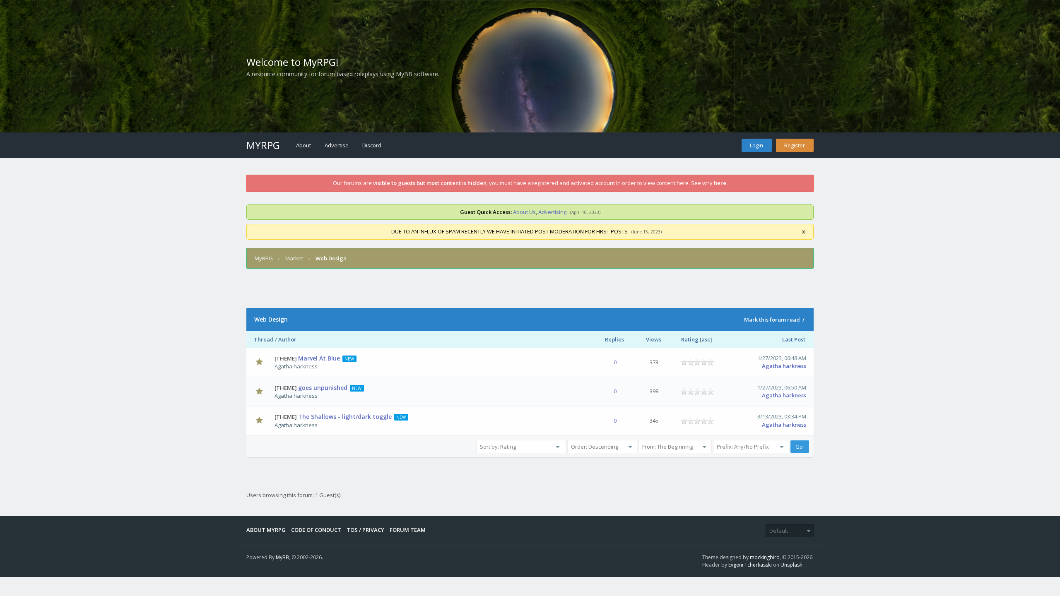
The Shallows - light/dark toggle (345, 417)
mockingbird (765, 557)
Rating (690, 339)
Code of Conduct (316, 530)
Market (294, 258)
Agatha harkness (296, 366)
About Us (524, 212)
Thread (264, 339)
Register (794, 145)
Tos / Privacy (365, 530)
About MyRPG (266, 530)
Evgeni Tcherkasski (750, 564)
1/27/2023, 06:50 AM (781, 387)
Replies (614, 339)
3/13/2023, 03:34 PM (781, 416)
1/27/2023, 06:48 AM (781, 358)
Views (653, 339)
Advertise (337, 145)
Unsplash (791, 564)
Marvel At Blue (319, 358)
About (303, 145)
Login (756, 145)
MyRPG (263, 145)
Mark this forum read (772, 319)
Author (287, 339)
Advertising (552, 212)
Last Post (793, 339)
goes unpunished (322, 388)
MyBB (282, 557)
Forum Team (408, 530)
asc (705, 339)
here (720, 183)
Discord (371, 145)
